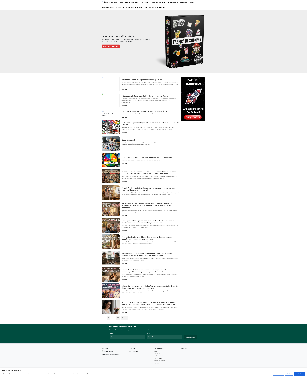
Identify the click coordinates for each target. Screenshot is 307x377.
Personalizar (279, 374)
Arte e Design (145, 3)
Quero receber (190, 337)
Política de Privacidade (160, 360)
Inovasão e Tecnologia (158, 3)
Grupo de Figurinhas (128, 7)
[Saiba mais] (193, 99)
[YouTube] (184, 352)
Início (121, 3)
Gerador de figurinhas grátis (158, 7)
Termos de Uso (158, 358)
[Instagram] (181, 352)
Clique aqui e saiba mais (110, 46)
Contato (191, 3)
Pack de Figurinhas (108, 7)
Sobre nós (183, 3)
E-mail (148, 333)
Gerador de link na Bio (141, 7)
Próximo (124, 318)
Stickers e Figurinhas (131, 3)
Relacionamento (173, 3)
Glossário (118, 7)
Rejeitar (289, 374)
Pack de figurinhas (133, 351)
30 (118, 318)
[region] (153, 372)
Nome (111, 333)
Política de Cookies (159, 356)
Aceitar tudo (299, 374)
